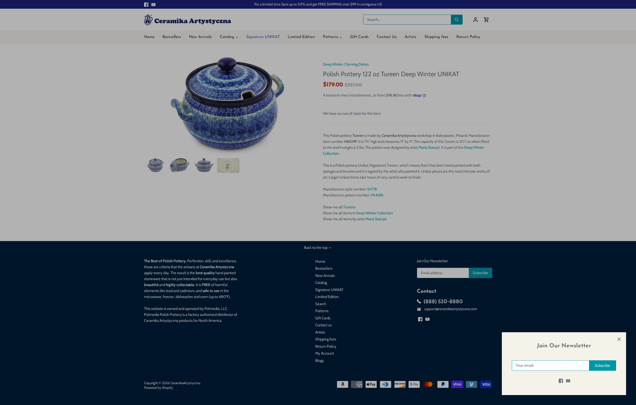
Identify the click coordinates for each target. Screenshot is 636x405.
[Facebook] (561, 380)
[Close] (619, 339)
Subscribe (602, 365)
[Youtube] (568, 380)
